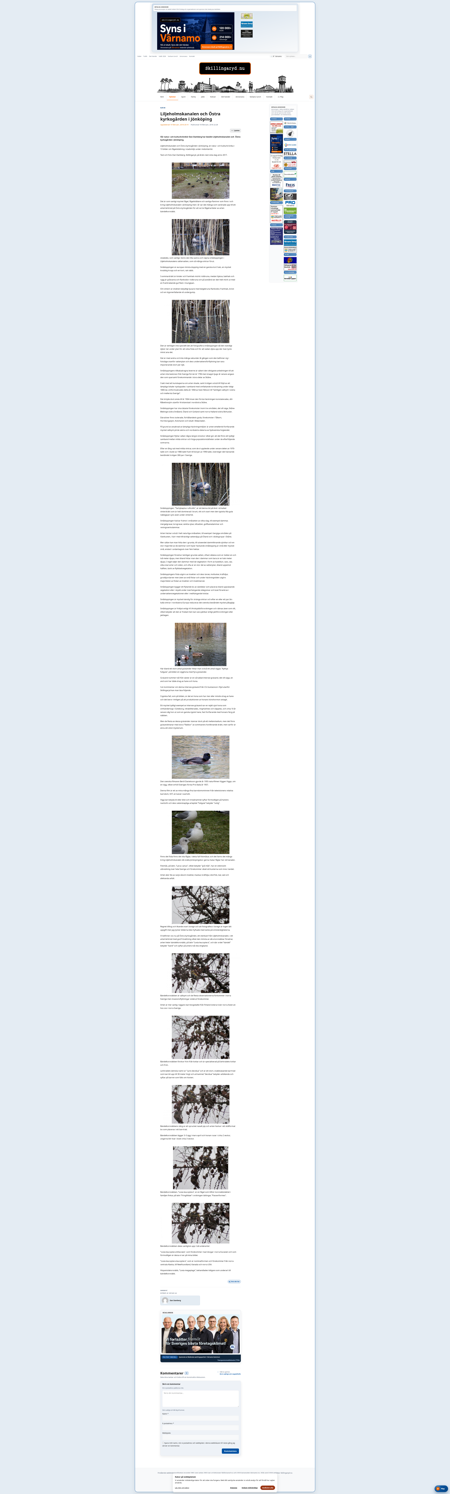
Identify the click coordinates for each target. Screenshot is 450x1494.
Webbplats (166, 1433)
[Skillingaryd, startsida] (225, 68)
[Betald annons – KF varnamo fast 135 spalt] (290, 250)
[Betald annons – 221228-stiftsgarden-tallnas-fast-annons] (290, 134)
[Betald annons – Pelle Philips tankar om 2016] (246, 24)
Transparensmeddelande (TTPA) (229, 1360)
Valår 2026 (162, 56)
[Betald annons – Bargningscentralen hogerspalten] (290, 163)
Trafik (145, 56)
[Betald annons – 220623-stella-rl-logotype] (290, 154)
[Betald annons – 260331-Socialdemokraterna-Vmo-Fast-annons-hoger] (290, 226)
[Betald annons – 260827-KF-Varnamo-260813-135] (276, 214)
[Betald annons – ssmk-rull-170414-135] (290, 267)
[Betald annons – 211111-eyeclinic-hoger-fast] (290, 145)
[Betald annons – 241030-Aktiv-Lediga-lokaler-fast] (276, 127)
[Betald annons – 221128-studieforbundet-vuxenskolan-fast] (290, 211)
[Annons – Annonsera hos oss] (276, 143)
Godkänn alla (267, 1488)
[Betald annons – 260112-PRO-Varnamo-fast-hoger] (290, 203)
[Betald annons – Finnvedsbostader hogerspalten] (290, 174)
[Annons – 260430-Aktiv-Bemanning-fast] (246, 16)
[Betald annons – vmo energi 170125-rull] (290, 242)
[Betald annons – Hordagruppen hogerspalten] (290, 278)
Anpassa (233, 1488)
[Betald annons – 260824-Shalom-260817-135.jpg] (276, 236)
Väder (139, 56)
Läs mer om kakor (182, 1488)
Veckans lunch (173, 56)
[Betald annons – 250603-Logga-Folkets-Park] (290, 123)
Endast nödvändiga (250, 1488)
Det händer (153, 56)
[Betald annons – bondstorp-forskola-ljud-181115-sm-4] (246, 33)
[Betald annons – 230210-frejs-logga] (290, 185)
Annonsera (183, 56)
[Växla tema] (311, 97)
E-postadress (168, 1423)
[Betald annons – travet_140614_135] (290, 196)
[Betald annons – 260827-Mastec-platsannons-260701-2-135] (276, 180)
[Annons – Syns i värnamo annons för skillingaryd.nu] (195, 31)
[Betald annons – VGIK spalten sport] (290, 260)
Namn (165, 1414)
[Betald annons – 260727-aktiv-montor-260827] (276, 194)
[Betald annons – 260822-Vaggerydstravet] (276, 162)
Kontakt (192, 56)
